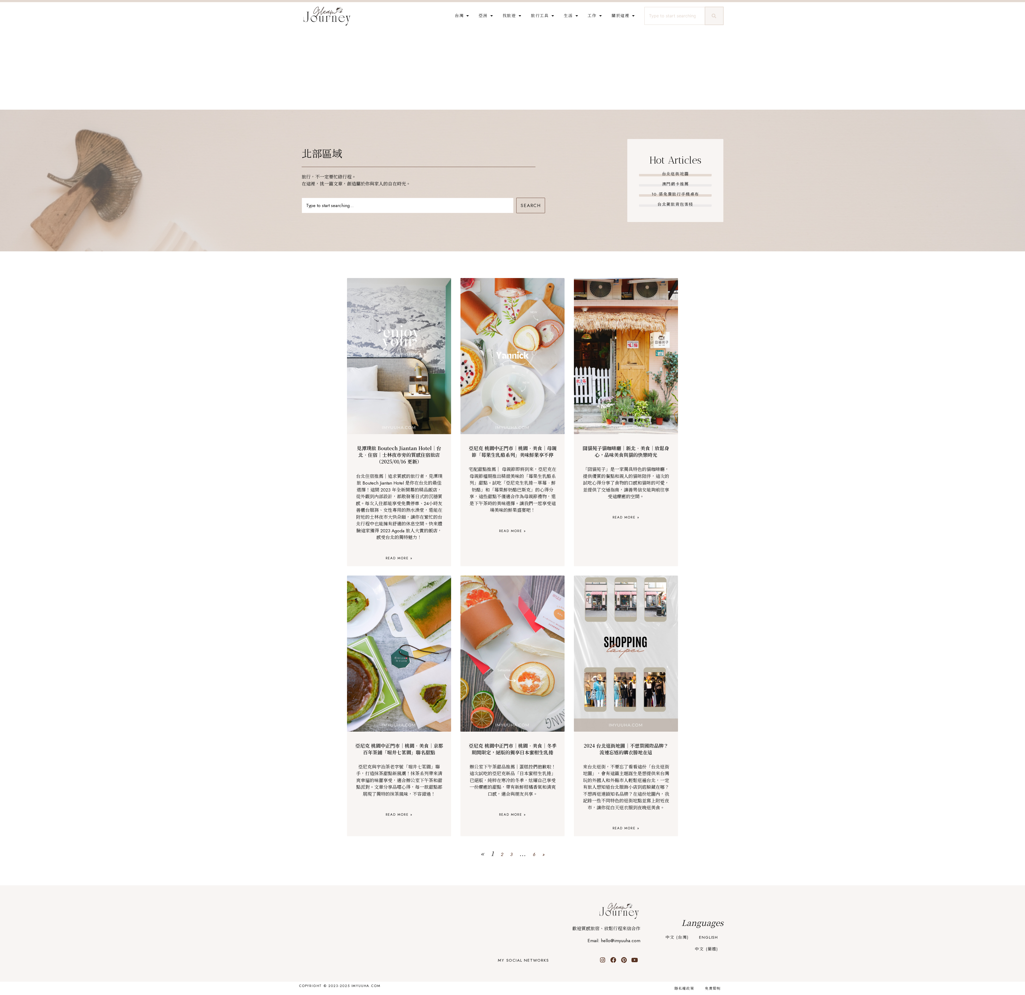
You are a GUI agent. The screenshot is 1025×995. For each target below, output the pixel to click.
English (708, 937)
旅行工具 (540, 16)
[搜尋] (714, 16)
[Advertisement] (512, 69)
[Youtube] (635, 960)
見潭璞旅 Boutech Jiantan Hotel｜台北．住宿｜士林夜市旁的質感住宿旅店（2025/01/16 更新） (399, 455)
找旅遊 (509, 16)
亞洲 (483, 16)
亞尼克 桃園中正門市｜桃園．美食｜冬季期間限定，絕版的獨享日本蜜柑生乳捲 (513, 749)
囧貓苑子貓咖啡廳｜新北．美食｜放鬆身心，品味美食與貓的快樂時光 (626, 451)
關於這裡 (620, 16)
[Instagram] (603, 960)
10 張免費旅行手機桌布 (675, 194)
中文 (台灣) (677, 937)
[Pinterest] (624, 960)
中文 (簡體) (706, 949)
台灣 (459, 16)
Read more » (399, 558)
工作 (592, 16)
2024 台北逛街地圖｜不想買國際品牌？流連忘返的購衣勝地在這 (626, 749)
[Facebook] (613, 960)
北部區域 (322, 153)
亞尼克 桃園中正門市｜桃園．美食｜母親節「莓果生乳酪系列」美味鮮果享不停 (513, 451)
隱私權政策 (684, 988)
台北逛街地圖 (675, 174)
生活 (568, 16)
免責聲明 (713, 988)
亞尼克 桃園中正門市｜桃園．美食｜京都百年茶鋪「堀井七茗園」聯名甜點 (399, 749)
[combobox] (674, 16)
